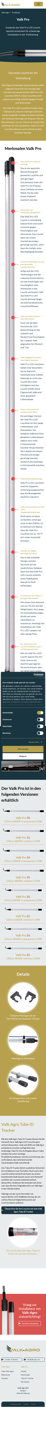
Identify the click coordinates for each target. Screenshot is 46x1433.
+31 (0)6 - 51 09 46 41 (11, 1359)
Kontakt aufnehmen (30, 1323)
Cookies (26, 1404)
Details (23, 1371)
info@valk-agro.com (33, 1359)
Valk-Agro (5, 12)
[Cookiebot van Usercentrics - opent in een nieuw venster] (33, 675)
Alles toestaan (23, 749)
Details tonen (34, 742)
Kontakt (4, 1378)
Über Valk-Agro (7, 1371)
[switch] (40, 719)
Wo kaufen (25, 1382)
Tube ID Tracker (27, 1378)
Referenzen (5, 1375)
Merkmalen (25, 1375)
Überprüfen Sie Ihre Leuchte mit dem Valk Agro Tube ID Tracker (23, 1210)
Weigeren (23, 756)
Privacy (33, 1404)
